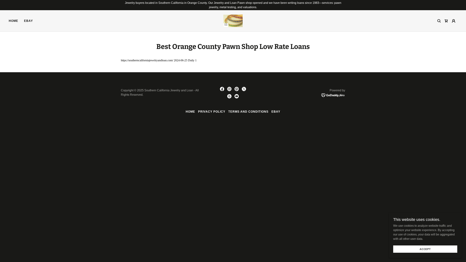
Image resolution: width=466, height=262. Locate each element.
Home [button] (190, 111)
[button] (453, 21)
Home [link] (13, 20)
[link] (233, 20)
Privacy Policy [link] (211, 111)
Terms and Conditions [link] (248, 111)
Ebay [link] (28, 20)
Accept (425, 248)
